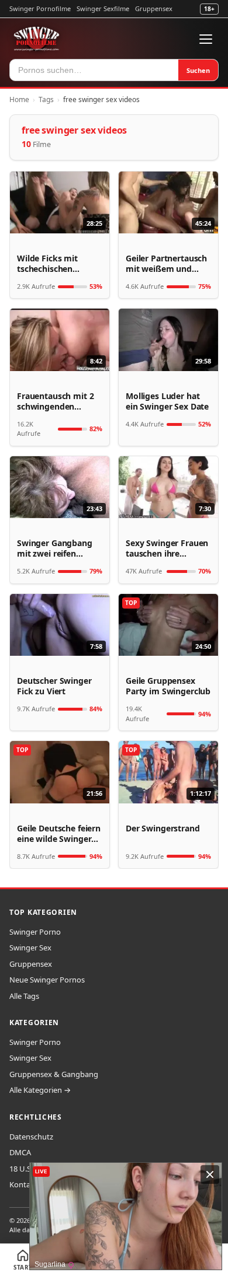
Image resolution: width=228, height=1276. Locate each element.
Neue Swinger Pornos (47, 979)
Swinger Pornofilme (40, 8)
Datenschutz (31, 1136)
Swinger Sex (30, 947)
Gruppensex (153, 8)
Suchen (198, 70)
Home (19, 99)
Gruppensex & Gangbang (53, 1074)
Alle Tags (24, 996)
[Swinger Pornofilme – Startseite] (36, 39)
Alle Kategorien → (40, 1090)
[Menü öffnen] (206, 39)
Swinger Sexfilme (103, 8)
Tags (46, 99)
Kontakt (23, 1184)
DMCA (20, 1152)
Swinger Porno (35, 932)
